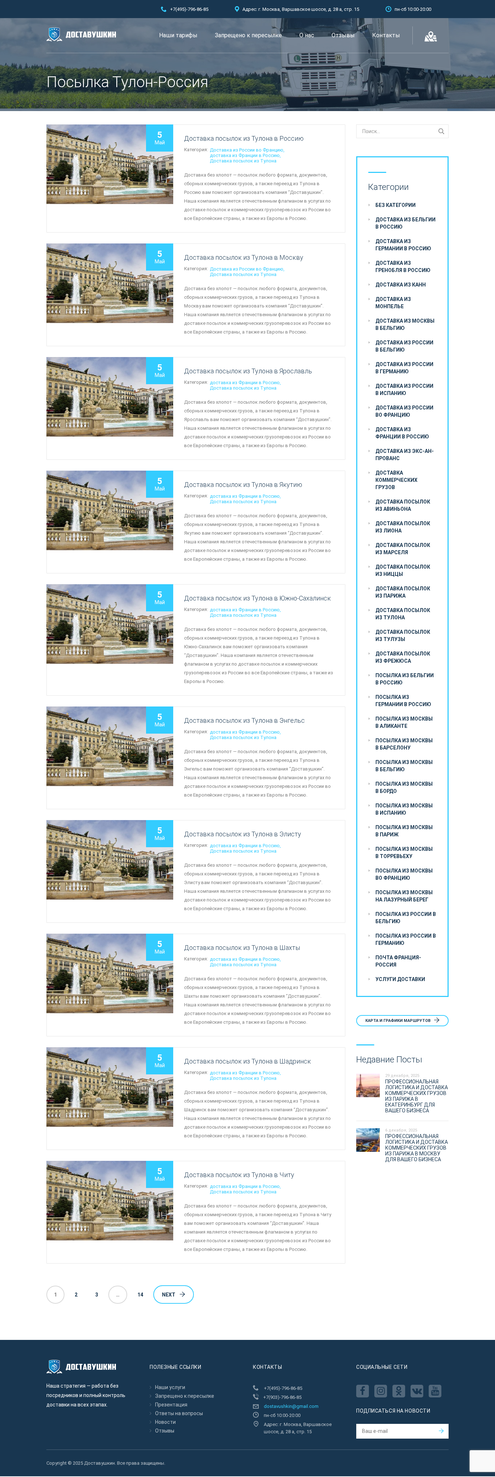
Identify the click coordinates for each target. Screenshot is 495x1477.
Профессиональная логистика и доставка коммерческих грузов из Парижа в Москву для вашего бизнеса (416, 1147)
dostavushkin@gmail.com (291, 1406)
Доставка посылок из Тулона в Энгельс (244, 720)
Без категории (395, 205)
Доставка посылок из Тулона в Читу (239, 1175)
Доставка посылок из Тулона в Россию (244, 138)
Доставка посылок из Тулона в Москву (243, 257)
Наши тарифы (178, 35)
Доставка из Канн (400, 285)
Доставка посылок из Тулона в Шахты (242, 947)
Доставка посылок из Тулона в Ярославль (248, 371)
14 (140, 1295)
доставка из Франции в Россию (245, 155)
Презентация (171, 1405)
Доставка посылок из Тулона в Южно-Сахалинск (257, 598)
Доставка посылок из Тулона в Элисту (242, 834)
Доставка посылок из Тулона (243, 161)
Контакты (386, 35)
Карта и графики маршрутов (398, 1020)
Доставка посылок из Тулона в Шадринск (247, 1061)
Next (168, 1295)
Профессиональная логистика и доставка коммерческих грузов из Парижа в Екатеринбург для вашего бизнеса (416, 1096)
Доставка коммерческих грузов (396, 480)
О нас (306, 35)
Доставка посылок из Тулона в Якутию (243, 484)
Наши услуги (170, 1387)
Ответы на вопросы (179, 1413)
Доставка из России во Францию (246, 150)
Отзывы (343, 35)
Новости (165, 1422)
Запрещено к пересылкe (248, 35)
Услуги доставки (400, 979)
